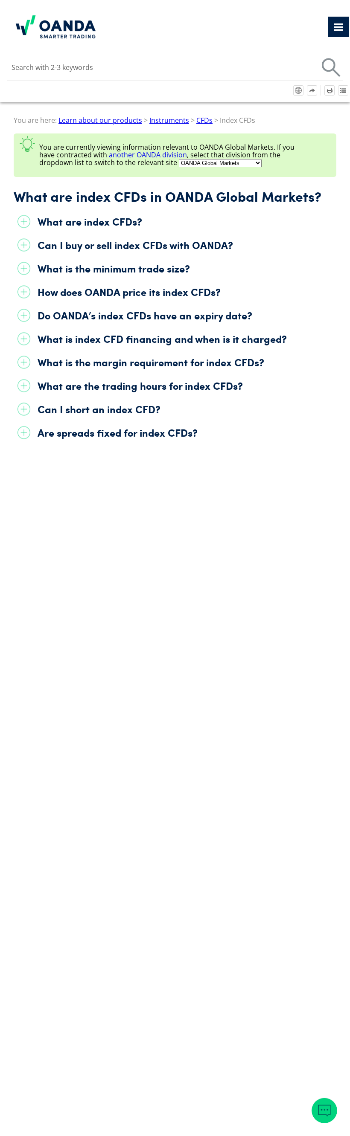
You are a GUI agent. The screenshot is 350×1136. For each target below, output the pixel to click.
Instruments (169, 120)
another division (148, 154)
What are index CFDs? (90, 221)
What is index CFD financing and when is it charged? (162, 338)
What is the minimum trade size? (114, 268)
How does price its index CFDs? (129, 291)
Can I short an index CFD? (99, 409)
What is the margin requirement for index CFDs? (151, 362)
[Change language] (298, 90)
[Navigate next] (312, 90)
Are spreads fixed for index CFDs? (118, 432)
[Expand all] (343, 90)
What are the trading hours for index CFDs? (140, 385)
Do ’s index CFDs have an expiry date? (145, 315)
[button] (331, 67)
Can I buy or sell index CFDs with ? (135, 245)
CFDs (204, 120)
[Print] (329, 90)
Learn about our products (100, 120)
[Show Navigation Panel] (338, 27)
